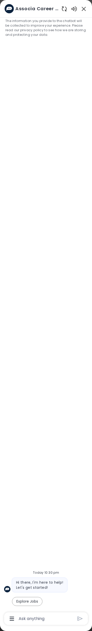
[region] (46, 313)
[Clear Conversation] (64, 8)
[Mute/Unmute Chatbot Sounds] (74, 8)
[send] (80, 618)
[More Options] (12, 619)
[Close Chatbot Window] (83, 8)
